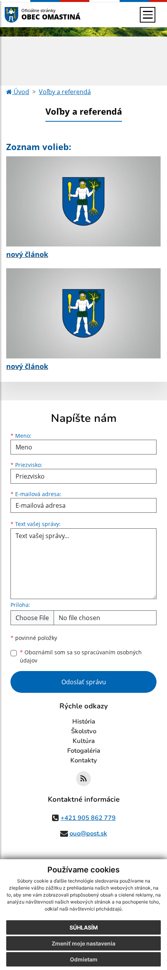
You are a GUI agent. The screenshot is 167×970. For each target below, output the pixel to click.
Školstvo (83, 731)
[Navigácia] (147, 15)
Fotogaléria (83, 750)
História (83, 721)
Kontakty (83, 760)
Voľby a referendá (65, 91)
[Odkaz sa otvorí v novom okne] (83, 778)
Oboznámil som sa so (81, 656)
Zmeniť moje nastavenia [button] (83, 943)
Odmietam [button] (83, 959)
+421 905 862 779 (88, 818)
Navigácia (23, 14)
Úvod (20, 91)
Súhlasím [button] (84, 927)
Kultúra (84, 741)
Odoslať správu (83, 682)
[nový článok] (83, 201)
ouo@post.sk (88, 833)
